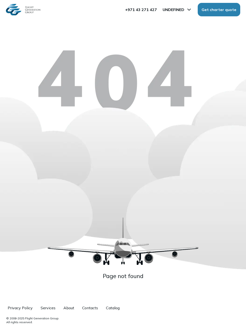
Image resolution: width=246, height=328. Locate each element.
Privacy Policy (20, 307)
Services (48, 307)
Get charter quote (219, 9)
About (68, 307)
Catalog (113, 307)
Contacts (90, 307)
